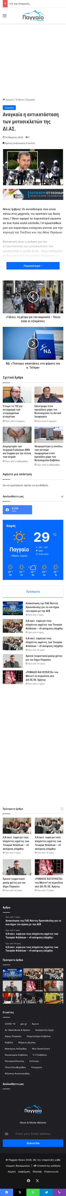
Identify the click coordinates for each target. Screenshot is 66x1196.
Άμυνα (35, 1023)
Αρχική (9, 99)
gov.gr (23, 1023)
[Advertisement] (33, 60)
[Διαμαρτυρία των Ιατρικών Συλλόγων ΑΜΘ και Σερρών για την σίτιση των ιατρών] (17, 435)
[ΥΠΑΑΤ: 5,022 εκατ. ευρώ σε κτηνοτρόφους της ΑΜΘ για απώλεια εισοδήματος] (12, 998)
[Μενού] (4, 17)
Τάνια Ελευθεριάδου (15, 1067)
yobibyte (55, 1165)
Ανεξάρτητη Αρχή (44, 1030)
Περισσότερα (32, 265)
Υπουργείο (36, 1067)
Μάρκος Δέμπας (27, 1042)
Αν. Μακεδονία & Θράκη (17, 1030)
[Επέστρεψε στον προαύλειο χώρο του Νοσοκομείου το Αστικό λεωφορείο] (48, 395)
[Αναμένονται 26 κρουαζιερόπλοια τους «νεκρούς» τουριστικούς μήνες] (53, 986)
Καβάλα (9, 1042)
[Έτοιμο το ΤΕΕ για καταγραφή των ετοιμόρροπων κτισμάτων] (17, 395)
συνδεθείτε (42, 485)
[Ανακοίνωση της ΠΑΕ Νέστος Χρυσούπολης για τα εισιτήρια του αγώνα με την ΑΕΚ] (13, 608)
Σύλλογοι (34, 1061)
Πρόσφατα (33, 591)
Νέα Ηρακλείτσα (41, 1048)
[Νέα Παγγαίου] (33, 15)
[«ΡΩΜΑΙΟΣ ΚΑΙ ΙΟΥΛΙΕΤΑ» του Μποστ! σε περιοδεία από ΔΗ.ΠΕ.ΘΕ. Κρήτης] (13, 677)
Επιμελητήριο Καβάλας (39, 1036)
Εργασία (30, 99)
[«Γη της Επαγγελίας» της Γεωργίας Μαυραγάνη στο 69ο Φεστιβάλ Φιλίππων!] (33, 998)
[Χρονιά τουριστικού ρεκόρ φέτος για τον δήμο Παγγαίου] (13, 661)
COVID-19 (10, 1023)
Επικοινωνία (51, 1171)
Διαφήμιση (24, 1171)
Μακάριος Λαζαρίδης (16, 1048)
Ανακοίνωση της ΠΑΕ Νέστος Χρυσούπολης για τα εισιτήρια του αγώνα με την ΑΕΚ (42, 607)
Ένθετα (20, 99)
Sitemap (37, 1171)
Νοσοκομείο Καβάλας (16, 1054)
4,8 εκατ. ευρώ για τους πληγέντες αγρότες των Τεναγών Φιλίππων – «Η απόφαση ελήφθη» (44, 624)
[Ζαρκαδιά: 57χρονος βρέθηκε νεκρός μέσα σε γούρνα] (53, 998)
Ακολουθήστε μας (13, 1084)
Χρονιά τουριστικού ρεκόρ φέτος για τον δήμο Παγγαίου (14, 882)
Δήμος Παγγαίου (13, 1036)
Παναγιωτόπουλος (14, 1061)
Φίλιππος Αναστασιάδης (17, 1073)
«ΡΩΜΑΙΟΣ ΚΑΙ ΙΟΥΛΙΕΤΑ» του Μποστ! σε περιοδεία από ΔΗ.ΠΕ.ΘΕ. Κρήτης (42, 676)
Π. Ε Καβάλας (40, 1054)
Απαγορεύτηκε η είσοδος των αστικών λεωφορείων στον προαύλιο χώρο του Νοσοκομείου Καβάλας (48, 453)
